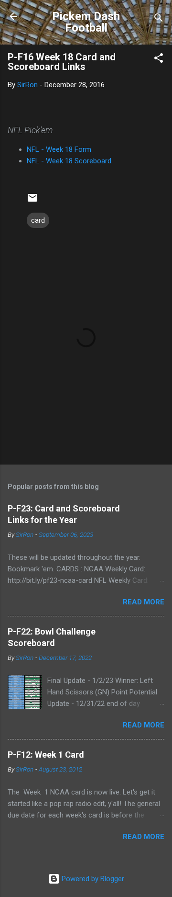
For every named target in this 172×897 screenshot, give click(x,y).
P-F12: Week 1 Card (46, 754)
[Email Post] (32, 201)
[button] (158, 59)
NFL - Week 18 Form (59, 149)
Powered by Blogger (92, 878)
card (38, 220)
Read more (143, 602)
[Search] (158, 19)
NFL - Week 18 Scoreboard (69, 161)
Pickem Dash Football (86, 22)
